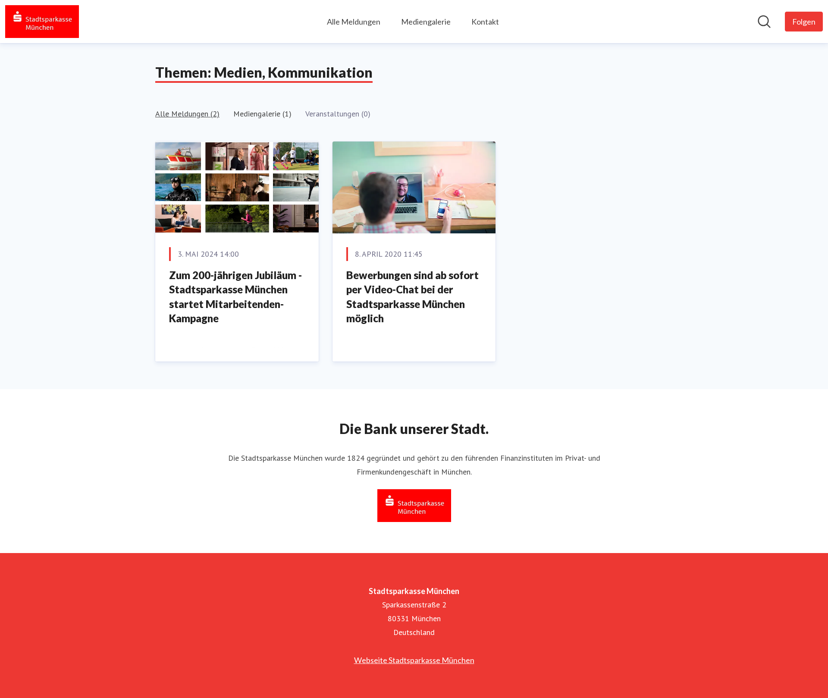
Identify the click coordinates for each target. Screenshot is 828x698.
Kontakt (485, 21)
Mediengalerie (426, 21)
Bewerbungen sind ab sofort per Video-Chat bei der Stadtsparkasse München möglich (412, 297)
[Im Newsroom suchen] (764, 21)
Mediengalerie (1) (262, 114)
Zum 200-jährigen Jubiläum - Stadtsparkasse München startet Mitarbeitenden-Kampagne (235, 297)
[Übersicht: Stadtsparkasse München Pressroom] (42, 21)
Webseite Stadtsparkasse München (414, 660)
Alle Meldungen (353, 21)
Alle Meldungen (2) (187, 114)
